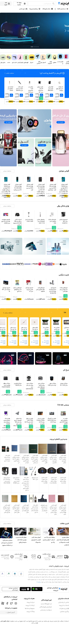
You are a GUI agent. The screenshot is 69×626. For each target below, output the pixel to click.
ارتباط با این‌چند (30, 605)
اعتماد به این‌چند (64, 605)
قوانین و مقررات (64, 608)
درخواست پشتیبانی (46, 610)
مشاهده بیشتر (7, 171)
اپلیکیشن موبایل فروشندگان (13, 589)
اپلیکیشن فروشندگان (46, 607)
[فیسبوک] (7, 603)
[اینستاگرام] (15, 603)
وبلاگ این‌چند (30, 611)
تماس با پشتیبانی (63, 602)
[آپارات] (2, 603)
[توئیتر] (11, 603)
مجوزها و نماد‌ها (29, 608)
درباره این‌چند (30, 602)
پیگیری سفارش (64, 611)
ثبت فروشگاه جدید (46, 604)
